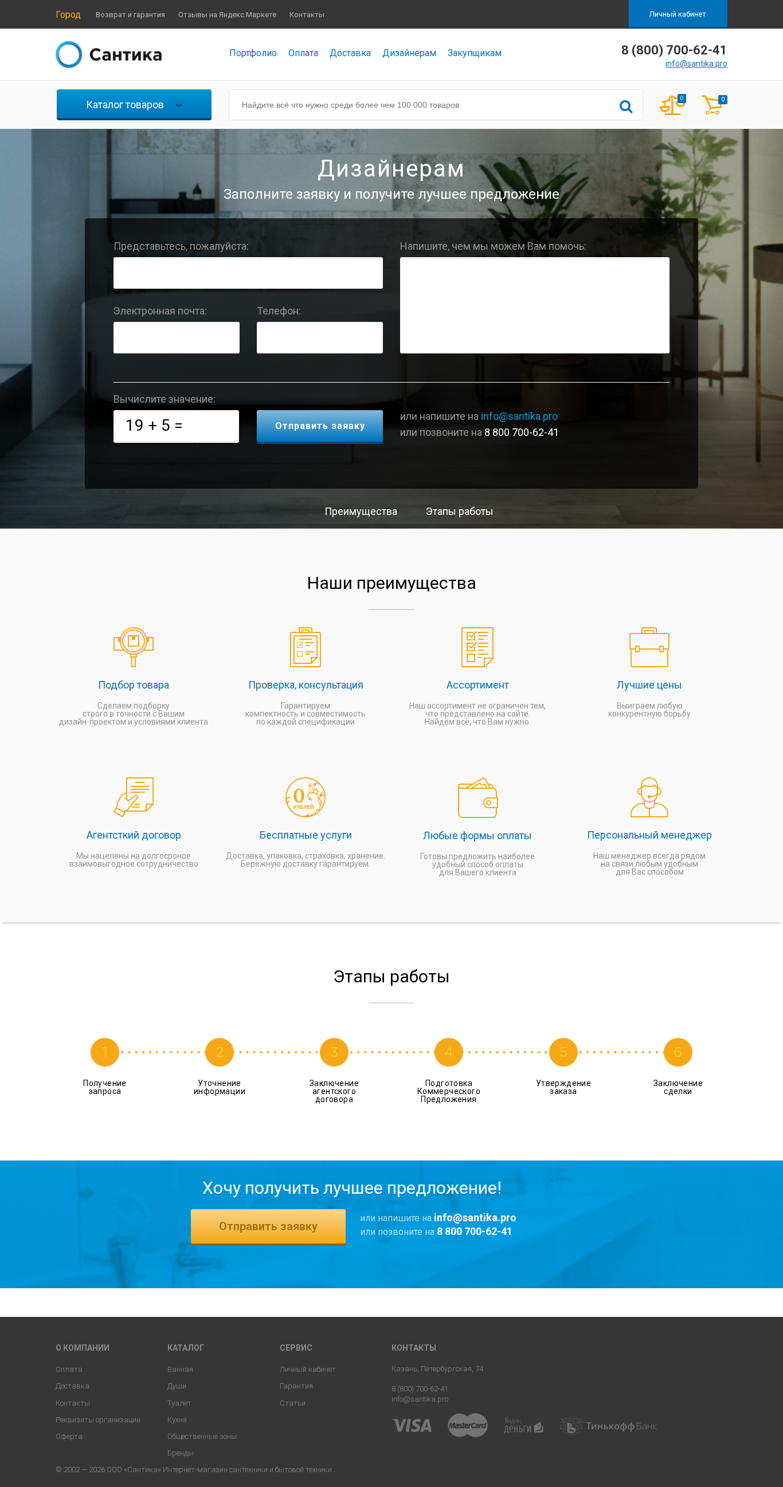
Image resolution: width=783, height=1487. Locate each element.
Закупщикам (475, 53)
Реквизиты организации (98, 1419)
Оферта (69, 1436)
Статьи (293, 1403)
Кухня (177, 1419)
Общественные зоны (202, 1436)
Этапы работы (460, 511)
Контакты (306, 14)
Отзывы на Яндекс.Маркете (227, 14)
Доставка (350, 53)
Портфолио (253, 53)
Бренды (180, 1453)
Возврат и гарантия (130, 14)
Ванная (180, 1369)
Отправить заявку (268, 1226)
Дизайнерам (409, 53)
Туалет (179, 1403)
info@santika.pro (696, 64)
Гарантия (296, 1386)
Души (176, 1386)
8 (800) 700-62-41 (419, 1388)
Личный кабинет (677, 14)
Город (68, 14)
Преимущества (360, 511)
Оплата (303, 53)
